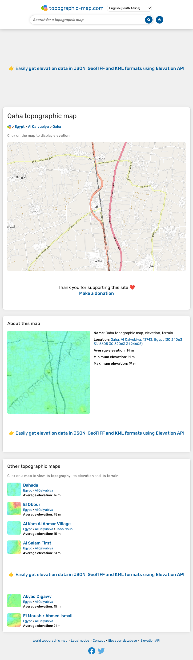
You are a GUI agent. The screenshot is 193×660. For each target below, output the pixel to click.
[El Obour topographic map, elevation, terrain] (14, 509)
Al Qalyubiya (44, 490)
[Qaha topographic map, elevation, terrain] (48, 372)
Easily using (100, 68)
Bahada (30, 485)
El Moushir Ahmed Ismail (47, 615)
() (138, 341)
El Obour (31, 504)
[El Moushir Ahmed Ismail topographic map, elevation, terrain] (14, 620)
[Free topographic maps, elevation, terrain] (9, 126)
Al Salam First (37, 543)
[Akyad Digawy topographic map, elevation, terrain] (14, 601)
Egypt (27, 490)
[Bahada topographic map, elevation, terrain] (14, 490)
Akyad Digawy (37, 596)
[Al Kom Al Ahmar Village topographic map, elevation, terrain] (14, 528)
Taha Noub (64, 529)
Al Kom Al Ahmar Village (47, 523)
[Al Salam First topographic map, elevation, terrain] (14, 547)
